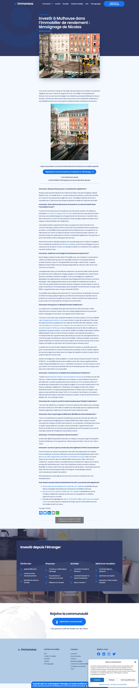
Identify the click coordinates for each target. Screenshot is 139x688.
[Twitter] (114, 654)
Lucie (91, 499)
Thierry (45, 502)
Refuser (112, 680)
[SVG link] (23, 3)
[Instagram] (109, 654)
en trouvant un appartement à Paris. (59, 213)
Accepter (97, 680)
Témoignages (43, 14)
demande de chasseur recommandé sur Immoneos (65, 377)
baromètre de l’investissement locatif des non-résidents (64, 486)
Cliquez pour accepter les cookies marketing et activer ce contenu (69, 520)
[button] (135, 662)
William (79, 499)
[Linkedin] (103, 654)
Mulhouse (64, 244)
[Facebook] (98, 654)
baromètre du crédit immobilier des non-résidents (62, 491)
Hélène (96, 499)
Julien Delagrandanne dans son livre (51, 320)
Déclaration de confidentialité (118, 684)
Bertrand (86, 499)
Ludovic (65, 499)
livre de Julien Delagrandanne (51, 457)
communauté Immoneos (76, 457)
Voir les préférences (128, 680)
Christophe (73, 499)
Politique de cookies (104, 684)
